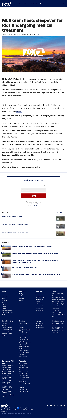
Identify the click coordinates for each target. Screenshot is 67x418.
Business (4, 304)
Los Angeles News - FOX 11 (58, 324)
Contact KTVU (23, 370)
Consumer (5, 306)
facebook (54, 405)
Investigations (7, 321)
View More (60, 213)
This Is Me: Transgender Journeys (25, 342)
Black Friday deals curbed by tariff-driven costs (15, 232)
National (4, 296)
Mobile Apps (22, 381)
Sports (54, 291)
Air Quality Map (40, 299)
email (47, 405)
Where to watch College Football (6, 368)
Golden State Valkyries (58, 304)
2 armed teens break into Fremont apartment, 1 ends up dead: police (35, 253)
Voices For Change (24, 350)
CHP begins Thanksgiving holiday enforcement (15, 224)
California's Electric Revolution (24, 324)
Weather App (39, 308)
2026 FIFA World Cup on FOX (58, 294)
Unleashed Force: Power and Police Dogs (7, 333)
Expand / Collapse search (64, 3)
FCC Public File (23, 389)
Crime (3, 298)
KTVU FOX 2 (5, 34)
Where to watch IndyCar (6, 378)
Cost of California (7, 327)
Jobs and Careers (23, 367)
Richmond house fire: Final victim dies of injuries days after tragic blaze (36, 274)
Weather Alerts (40, 294)
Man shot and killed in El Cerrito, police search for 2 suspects (32, 246)
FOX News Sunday (7, 313)
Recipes (21, 300)
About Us (22, 361)
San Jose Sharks (56, 312)
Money (38, 321)
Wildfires (4, 302)
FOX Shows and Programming (23, 372)
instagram (57, 405)
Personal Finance (40, 323)
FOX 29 (19, 111)
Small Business (40, 327)
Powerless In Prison (7, 330)
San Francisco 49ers (58, 297)
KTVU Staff (22, 365)
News (10, 34)
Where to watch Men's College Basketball (6, 382)
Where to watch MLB (8, 371)
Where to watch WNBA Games (6, 392)
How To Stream (23, 363)
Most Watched (7, 213)
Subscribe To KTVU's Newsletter (25, 384)
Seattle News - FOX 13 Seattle (57, 331)
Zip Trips (21, 294)
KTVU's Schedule (23, 375)
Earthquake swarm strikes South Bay (12, 216)
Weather (39, 291)
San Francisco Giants (58, 302)
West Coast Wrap (7, 310)
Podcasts (4, 308)
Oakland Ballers (56, 308)
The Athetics (55, 310)
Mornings (22, 291)
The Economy (39, 325)
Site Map (21, 387)
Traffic (21, 296)
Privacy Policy (35, 204)
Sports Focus (22, 337)
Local (3, 294)
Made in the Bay (23, 333)
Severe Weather (40, 306)
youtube (51, 405)
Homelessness (6, 325)
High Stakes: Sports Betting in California (24, 330)
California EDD (6, 323)
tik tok (60, 405)
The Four (21, 327)
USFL (53, 316)
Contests (21, 298)
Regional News (58, 321)
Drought (4, 300)
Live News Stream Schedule (24, 378)
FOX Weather (39, 310)
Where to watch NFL (8, 365)
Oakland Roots (56, 306)
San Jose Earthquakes (58, 314)
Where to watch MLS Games (8, 395)
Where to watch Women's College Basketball (7, 387)
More (42, 4)
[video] (60, 218)
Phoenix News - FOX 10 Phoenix (58, 327)
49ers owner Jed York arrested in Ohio (24, 267)
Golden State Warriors (58, 299)
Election (4, 315)
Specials (22, 321)
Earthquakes (39, 304)
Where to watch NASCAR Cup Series (7, 374)
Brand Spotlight (23, 356)
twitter (64, 405)
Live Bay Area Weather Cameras (41, 296)
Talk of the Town (24, 339)
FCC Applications (23, 391)
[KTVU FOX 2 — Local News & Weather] (8, 4)
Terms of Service (35, 205)
